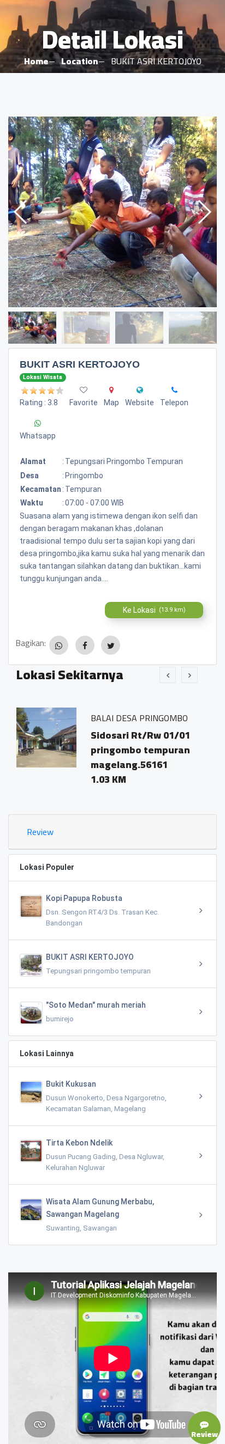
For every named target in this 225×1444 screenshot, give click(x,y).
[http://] (140, 390)
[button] (204, 212)
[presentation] (167, 675)
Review (40, 832)
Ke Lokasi (154, 610)
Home (36, 61)
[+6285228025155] (174, 390)
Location (79, 61)
